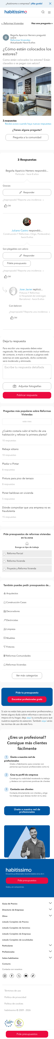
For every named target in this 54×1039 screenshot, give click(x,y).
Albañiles (6, 936)
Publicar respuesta (27, 395)
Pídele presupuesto (16, 263)
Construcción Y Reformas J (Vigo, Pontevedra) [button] (26, 234)
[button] (27, 904)
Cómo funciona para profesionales (17, 955)
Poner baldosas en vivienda (17, 493)
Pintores (5, 930)
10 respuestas (9, 441)
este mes (27, 422)
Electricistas (7, 933)
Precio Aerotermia (10, 910)
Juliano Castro (20, 230)
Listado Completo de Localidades (17, 940)
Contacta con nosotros (12, 969)
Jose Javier (25, 289)
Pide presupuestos (27, 1034)
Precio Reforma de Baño (13, 907)
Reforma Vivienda (16, 561)
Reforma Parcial (15, 553)
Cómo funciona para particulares (16, 949)
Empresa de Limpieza (11, 916)
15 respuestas (9, 517)
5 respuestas (8, 499)
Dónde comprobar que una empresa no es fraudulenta (26, 509)
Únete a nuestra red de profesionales (27, 810)
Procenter (6, 928)
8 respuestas (8, 470)
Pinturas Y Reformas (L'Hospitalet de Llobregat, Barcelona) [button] (32, 296)
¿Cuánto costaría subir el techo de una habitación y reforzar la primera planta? (24, 433)
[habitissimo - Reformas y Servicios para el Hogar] (12, 12)
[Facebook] (11, 975)
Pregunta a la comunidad (27, 137)
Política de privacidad (15, 997)
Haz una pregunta (41, 23)
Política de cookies (13, 1004)
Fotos (4, 925)
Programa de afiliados (12, 967)
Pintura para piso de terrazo (18, 478)
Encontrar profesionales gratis (27, 699)
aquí (29, 718)
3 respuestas (10, 121)
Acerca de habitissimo (12, 962)
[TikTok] (32, 975)
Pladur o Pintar (10, 464)
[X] (18, 975)
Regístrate (6, 952)
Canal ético (7, 964)
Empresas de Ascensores (13, 913)
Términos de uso (12, 991)
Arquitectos (7, 939)
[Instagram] (4, 975)
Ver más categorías (27, 675)
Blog (4, 920)
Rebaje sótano (10, 449)
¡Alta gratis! (36, 4)
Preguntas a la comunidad (13, 922)
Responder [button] (28, 193)
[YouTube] (25, 975)
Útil (9, 206)
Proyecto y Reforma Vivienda (21, 569)
